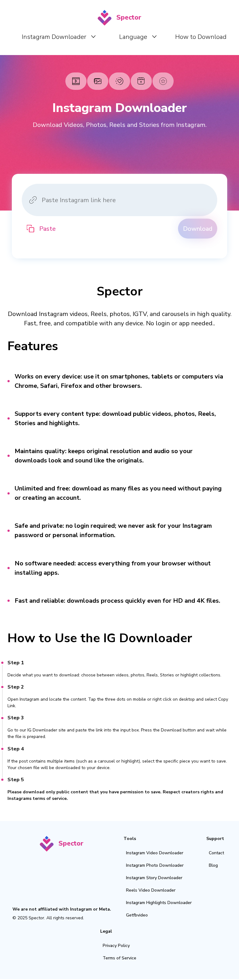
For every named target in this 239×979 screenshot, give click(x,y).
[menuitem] (58, 36)
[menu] (121, 36)
